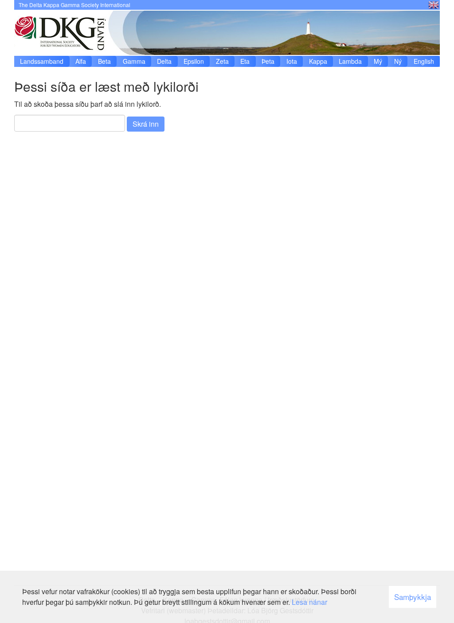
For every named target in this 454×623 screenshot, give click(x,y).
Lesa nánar (309, 602)
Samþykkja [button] (412, 596)
